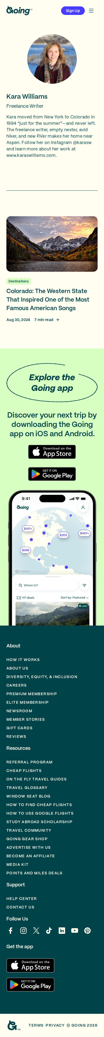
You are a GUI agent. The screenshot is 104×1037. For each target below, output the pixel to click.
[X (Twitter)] (36, 933)
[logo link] (19, 10)
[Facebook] (10, 933)
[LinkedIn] (62, 933)
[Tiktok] (49, 933)
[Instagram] (23, 933)
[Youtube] (74, 933)
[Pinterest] (87, 933)
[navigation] (91, 10)
